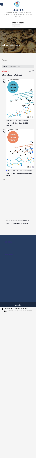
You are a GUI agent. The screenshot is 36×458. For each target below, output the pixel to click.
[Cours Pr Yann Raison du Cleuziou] (20, 199)
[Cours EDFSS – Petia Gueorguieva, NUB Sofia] (20, 149)
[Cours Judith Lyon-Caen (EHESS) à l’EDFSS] (20, 99)
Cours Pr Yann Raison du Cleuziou (17, 223)
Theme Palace (17, 305)
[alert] (18, 66)
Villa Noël (18, 9)
